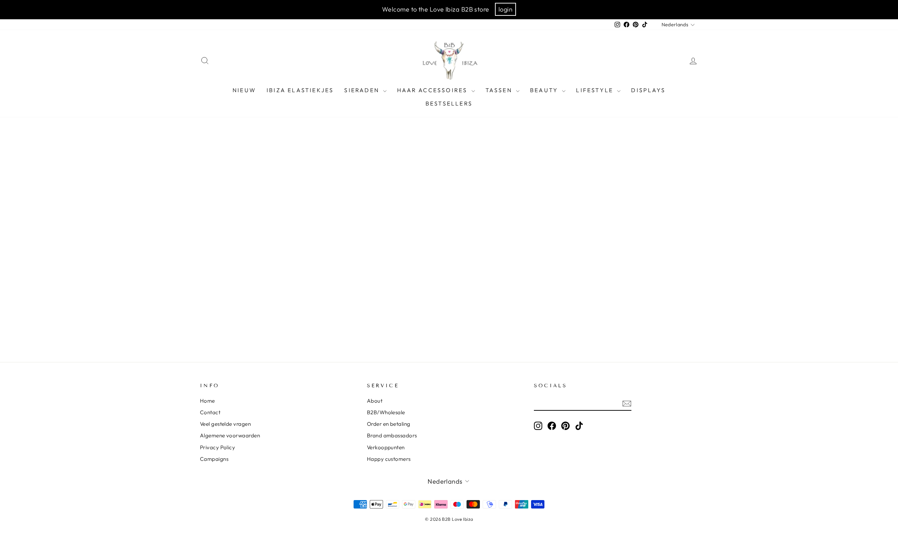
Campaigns (214, 459)
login (505, 9)
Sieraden (362, 90)
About (374, 400)
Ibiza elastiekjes (300, 90)
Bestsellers (449, 103)
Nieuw (244, 90)
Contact (210, 412)
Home (207, 400)
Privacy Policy (217, 447)
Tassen (499, 90)
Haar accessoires (433, 90)
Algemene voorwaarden (230, 435)
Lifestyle (595, 90)
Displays (648, 90)
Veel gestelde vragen (225, 424)
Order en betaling (388, 424)
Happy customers (389, 459)
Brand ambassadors (392, 435)
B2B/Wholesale (386, 412)
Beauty (545, 90)
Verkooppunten (386, 447)
